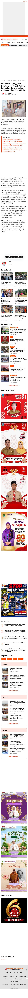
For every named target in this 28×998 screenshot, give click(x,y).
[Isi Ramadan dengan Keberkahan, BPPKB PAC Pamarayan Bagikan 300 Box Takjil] (5, 744)
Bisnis (13, 42)
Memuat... (3, 959)
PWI (11, 337)
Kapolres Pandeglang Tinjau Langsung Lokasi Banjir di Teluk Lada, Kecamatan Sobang (21, 300)
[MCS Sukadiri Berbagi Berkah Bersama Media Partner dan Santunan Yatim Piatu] (5, 751)
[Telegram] (15, 257)
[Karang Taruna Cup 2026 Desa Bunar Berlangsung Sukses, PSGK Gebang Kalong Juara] (5, 359)
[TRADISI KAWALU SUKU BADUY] (5, 671)
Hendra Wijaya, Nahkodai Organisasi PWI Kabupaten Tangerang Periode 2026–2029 (17, 341)
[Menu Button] (25, 39)
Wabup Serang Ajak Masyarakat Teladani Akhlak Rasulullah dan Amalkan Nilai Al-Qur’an (18, 331)
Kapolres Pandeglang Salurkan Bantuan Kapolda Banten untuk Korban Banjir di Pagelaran (7, 317)
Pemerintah (20, 42)
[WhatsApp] (21, 257)
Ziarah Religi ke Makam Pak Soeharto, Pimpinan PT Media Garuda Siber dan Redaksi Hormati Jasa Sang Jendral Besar (17, 710)
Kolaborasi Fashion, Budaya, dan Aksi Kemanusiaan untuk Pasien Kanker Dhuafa (17, 677)
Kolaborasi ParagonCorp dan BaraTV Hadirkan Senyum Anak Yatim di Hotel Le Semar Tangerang (17, 736)
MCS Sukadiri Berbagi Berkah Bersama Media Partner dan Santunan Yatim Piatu (17, 750)
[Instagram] (6, 972)
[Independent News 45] (9, 39)
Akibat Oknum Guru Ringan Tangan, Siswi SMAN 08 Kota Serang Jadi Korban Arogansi (15, 637)
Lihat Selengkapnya (13, 385)
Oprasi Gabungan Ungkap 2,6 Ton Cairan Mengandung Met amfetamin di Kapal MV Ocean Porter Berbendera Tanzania (15, 632)
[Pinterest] (18, 257)
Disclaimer (7, 979)
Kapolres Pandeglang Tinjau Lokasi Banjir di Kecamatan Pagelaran (20, 317)
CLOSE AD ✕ (25, 1)
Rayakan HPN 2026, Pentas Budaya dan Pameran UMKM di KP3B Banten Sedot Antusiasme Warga (17, 684)
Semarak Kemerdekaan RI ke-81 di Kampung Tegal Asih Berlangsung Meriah (18, 379)
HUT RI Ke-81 (13, 375)
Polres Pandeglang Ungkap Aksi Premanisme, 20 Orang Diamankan (7, 284)
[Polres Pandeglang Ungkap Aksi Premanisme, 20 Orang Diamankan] (7, 276)
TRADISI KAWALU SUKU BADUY (16, 669)
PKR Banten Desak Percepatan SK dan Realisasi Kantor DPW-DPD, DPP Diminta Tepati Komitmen (17, 350)
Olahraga (13, 356)
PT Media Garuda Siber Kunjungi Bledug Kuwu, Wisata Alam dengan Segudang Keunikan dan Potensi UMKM (17, 717)
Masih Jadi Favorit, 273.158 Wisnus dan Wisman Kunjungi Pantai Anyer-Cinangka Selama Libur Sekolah (17, 703)
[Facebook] (9, 257)
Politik (8, 42)
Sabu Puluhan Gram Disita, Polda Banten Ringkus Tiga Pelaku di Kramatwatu (14, 625)
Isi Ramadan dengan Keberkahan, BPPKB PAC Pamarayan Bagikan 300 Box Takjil (17, 743)
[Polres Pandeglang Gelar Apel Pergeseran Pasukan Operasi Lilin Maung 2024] (21, 276)
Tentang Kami (5, 976)
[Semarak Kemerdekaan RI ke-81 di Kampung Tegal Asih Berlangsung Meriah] (5, 378)
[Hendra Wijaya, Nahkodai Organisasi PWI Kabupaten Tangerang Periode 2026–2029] (5, 340)
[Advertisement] (14, 63)
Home (2, 42)
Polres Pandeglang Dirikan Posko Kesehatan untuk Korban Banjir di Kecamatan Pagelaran (12, 149)
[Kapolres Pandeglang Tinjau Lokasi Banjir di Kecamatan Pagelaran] (21, 309)
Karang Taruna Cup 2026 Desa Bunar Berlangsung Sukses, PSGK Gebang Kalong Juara (18, 360)
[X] (12, 257)
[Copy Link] (6, 257)
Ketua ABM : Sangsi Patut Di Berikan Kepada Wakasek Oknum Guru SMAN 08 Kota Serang (14, 650)
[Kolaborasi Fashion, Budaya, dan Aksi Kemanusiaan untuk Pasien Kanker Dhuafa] (5, 678)
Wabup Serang (14, 327)
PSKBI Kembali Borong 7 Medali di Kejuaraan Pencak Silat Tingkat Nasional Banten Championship (18, 369)
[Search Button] (22, 39)
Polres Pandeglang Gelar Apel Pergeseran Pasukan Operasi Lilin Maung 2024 (20, 284)
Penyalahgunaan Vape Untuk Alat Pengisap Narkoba (15, 643)
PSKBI (12, 365)
